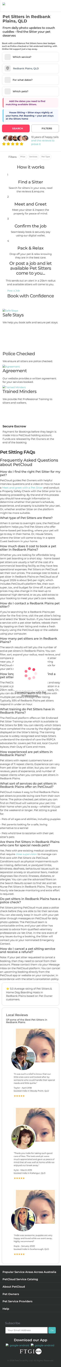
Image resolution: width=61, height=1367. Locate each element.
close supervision (26, 854)
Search (17, 128)
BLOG (38, 1351)
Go (52, 1330)
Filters (47, 128)
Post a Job (13, 290)
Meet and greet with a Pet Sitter (22, 487)
